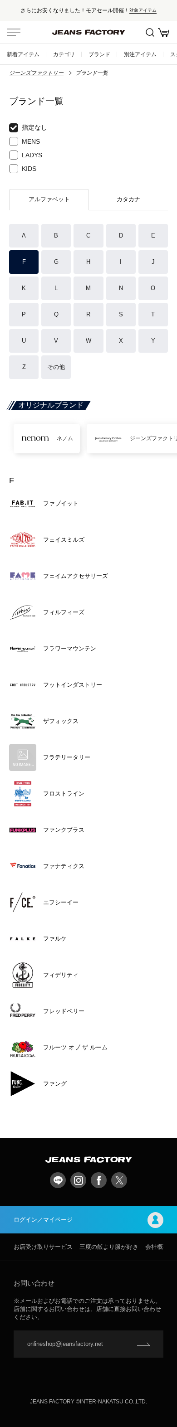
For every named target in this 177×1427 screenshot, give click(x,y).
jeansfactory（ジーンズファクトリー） (88, 32)
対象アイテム (143, 10)
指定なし (34, 127)
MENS (31, 141)
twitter (119, 1180)
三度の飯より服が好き (108, 1246)
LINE (58, 1180)
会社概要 (157, 1246)
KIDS (29, 168)
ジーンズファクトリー (36, 73)
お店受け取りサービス (43, 1246)
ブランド (99, 54)
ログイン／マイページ (43, 1219)
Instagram (78, 1180)
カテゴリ (64, 54)
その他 (56, 367)
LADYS (32, 155)
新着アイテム (23, 54)
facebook (99, 1180)
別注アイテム (140, 54)
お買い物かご (163, 32)
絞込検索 (150, 32)
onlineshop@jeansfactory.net (65, 1343)
